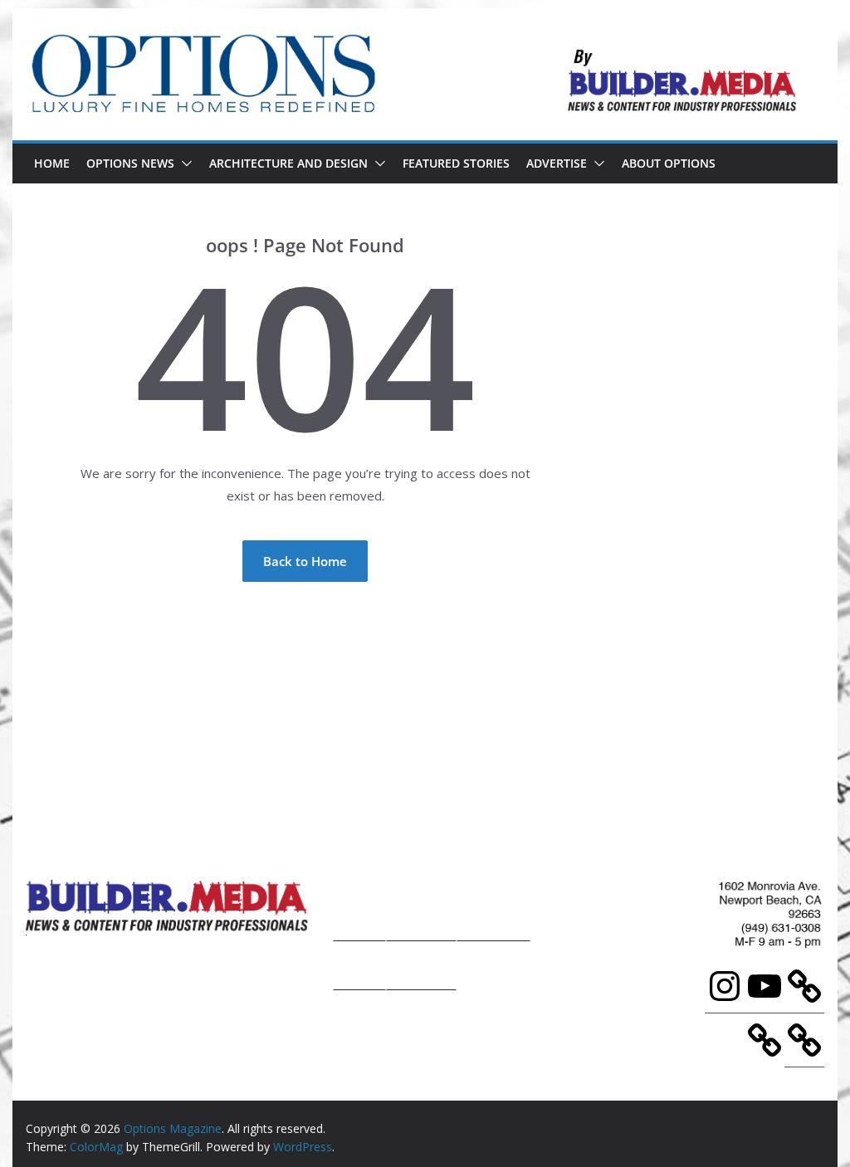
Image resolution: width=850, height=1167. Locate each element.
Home (52, 163)
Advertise (556, 163)
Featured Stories (456, 163)
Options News (130, 163)
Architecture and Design (288, 163)
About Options (669, 163)
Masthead (493, 908)
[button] (183, 163)
